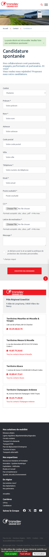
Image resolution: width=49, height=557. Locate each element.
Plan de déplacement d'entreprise (15, 447)
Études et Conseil (9, 469)
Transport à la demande (11, 441)
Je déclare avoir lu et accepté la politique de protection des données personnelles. (25, 252)
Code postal (8, 139)
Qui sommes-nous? (9, 483)
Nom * (5, 114)
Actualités (6, 494)
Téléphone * (8, 165)
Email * (6, 178)
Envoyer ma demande (25, 271)
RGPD (29, 538)
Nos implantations (9, 486)
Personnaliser (39, 554)
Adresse (6, 127)
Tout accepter (11, 554)
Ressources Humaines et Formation (15, 461)
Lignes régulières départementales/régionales (19, 436)
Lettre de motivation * (12, 220)
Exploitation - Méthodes (11, 466)
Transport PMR (8, 444)
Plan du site (7, 538)
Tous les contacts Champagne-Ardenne (20, 402)
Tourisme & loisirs (9, 449)
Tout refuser (25, 554)
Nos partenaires (8, 488)
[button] (42, 4)
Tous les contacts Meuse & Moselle (19, 354)
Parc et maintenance (10, 472)
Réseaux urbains (8, 433)
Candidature (7, 505)
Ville (5, 152)
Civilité (6, 88)
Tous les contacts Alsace (15, 378)
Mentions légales (19, 538)
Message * (7, 235)
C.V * (5, 204)
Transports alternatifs (10, 452)
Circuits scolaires (9, 438)
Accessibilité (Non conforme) (13, 541)
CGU (41, 538)
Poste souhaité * (10, 191)
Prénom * (7, 101)
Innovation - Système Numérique (14, 463)
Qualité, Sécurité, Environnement (14, 475)
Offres (5, 503)
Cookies (35, 538)
